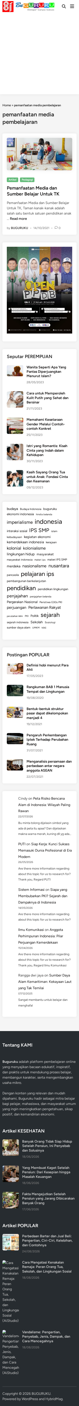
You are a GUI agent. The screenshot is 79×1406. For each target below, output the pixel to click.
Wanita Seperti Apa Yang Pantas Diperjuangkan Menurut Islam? (46, 371)
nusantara (58, 565)
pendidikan (21, 588)
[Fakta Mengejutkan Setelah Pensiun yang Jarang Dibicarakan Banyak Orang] (10, 1194)
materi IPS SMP (57, 559)
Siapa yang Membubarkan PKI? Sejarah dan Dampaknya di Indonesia (42, 896)
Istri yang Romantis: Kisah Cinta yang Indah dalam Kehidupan (47, 450)
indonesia (48, 521)
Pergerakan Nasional (22, 602)
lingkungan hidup (21, 554)
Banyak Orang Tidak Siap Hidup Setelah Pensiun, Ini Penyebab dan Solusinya (47, 1145)
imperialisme (20, 522)
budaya (12, 509)
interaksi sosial (17, 531)
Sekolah (37, 622)
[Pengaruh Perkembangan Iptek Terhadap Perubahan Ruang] (15, 735)
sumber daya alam (18, 627)
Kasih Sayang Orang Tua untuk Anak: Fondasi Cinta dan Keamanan (47, 476)
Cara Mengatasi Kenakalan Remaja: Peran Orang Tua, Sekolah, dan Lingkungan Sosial (47, 1266)
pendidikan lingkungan (53, 589)
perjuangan (16, 607)
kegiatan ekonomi (37, 537)
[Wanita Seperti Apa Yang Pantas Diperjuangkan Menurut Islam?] (15, 368)
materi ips (39, 559)
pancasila (13, 575)
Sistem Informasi (31, 890)
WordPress (30, 1399)
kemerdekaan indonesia (25, 542)
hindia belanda (44, 514)
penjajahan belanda (40, 596)
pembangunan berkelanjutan (26, 581)
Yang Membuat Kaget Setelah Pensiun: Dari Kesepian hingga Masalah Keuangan (46, 1172)
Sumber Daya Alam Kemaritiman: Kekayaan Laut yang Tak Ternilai (45, 981)
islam (54, 531)
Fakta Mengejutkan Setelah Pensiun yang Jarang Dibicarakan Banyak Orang (48, 1198)
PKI (27, 616)
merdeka (13, 566)
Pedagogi (27, 179)
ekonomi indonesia (20, 514)
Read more (18, 219)
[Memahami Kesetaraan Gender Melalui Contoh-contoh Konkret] (15, 420)
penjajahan (17, 595)
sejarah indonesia (18, 622)
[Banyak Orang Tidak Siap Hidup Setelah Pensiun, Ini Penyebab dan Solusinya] (10, 1142)
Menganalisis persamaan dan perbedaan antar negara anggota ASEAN (49, 765)
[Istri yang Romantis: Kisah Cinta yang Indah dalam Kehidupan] (15, 446)
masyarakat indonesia (19, 559)
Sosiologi (50, 622)
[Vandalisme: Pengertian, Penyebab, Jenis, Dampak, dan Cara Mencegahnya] (10, 1332)
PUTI (21, 844)
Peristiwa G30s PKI (51, 602)
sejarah (50, 614)
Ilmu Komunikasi (31, 930)
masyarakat (45, 554)
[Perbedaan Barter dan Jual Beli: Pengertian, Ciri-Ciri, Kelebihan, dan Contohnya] (10, 1236)
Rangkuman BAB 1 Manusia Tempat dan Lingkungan (48, 689)
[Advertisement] (39, 54)
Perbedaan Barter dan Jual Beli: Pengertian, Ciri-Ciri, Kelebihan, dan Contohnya (47, 1240)
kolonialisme (34, 548)
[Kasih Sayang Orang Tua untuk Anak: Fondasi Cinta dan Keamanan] (15, 472)
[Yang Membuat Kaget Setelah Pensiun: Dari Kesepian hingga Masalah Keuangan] (10, 1168)
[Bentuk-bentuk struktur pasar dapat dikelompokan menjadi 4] (15, 709)
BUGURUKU (19, 228)
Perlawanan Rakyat (44, 607)
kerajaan (51, 542)
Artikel (12, 179)
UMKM (36, 627)
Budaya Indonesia (30, 509)
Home (6, 105)
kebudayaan (14, 537)
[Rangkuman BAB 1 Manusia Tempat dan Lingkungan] (15, 687)
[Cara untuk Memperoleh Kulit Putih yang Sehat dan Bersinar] (15, 394)
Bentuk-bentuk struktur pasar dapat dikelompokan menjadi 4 (47, 713)
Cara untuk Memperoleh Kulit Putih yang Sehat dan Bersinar (47, 397)
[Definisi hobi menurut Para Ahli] (15, 666)
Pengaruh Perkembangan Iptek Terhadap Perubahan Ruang (47, 739)
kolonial (14, 548)
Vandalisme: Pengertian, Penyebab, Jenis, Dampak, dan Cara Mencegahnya (46, 1336)
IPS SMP (39, 530)
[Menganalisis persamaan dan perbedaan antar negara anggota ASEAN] (15, 762)
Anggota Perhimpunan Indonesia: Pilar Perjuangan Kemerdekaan (40, 936)
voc (43, 627)
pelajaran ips (37, 573)
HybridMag (54, 1399)
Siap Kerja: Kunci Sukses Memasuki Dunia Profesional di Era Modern (45, 850)
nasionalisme (34, 565)
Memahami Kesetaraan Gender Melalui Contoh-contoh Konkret (46, 424)
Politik (35, 616)
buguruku (50, 509)
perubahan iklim (15, 616)
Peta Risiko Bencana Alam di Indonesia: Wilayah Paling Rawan (44, 804)
